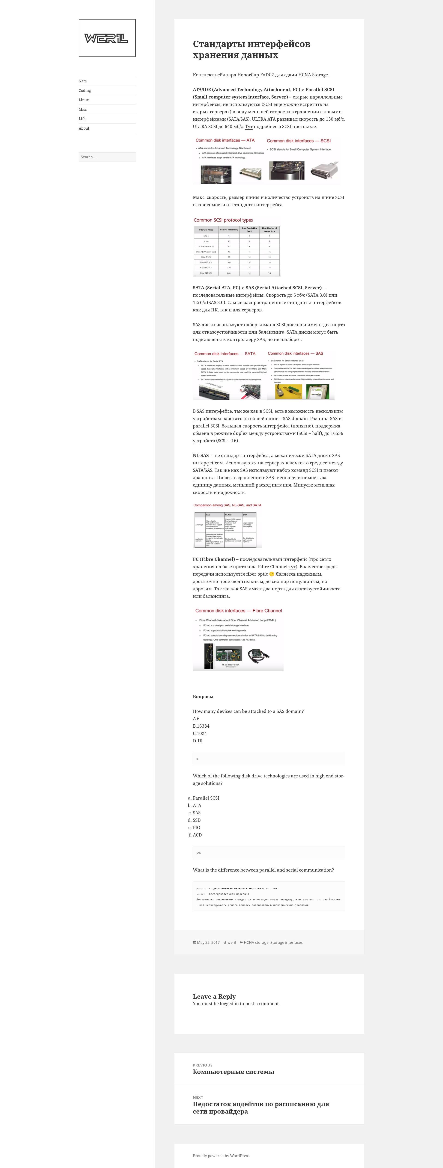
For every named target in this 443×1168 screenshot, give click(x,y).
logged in (229, 1004)
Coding (85, 90)
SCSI (267, 411)
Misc (83, 109)
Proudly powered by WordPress (221, 1155)
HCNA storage (256, 942)
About (84, 128)
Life (82, 118)
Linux (84, 99)
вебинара (225, 75)
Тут (249, 126)
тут (292, 567)
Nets (83, 81)
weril (231, 942)
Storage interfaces (286, 942)
